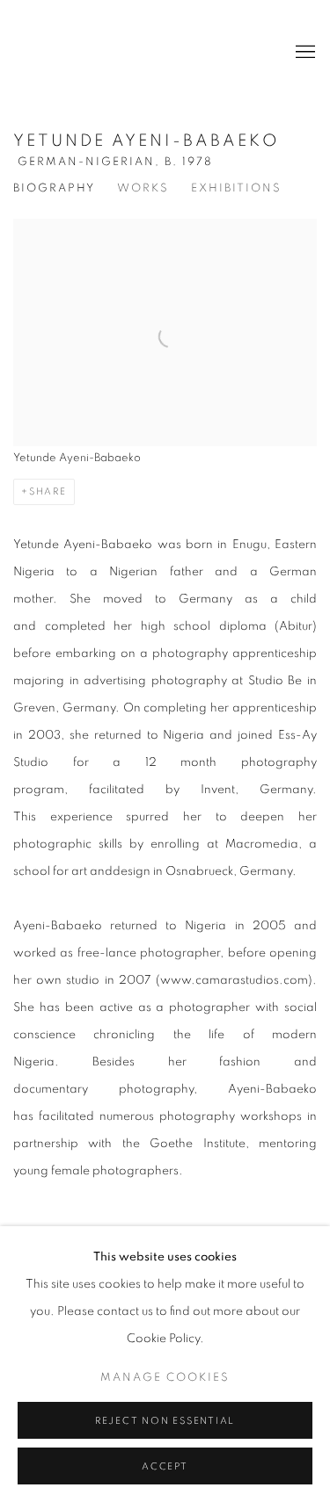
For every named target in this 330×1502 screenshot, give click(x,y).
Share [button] (48, 491)
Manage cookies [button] (165, 1377)
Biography (54, 188)
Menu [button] (303, 53)
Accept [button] (165, 1466)
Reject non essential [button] (165, 1421)
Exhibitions (236, 188)
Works (143, 188)
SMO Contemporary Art (74, 53)
